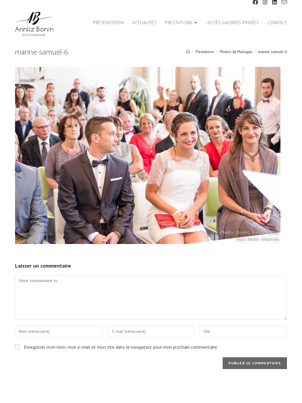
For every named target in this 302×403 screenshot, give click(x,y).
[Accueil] (188, 51)
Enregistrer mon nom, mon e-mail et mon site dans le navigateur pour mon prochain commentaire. (121, 347)
